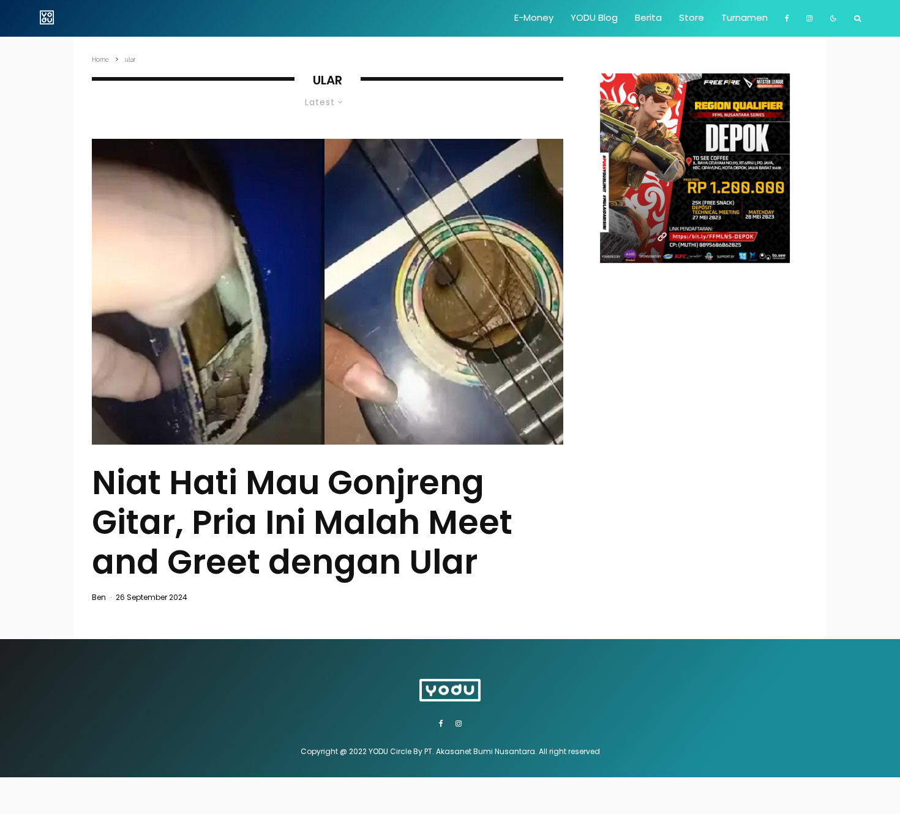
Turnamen (744, 17)
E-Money (533, 17)
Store (691, 17)
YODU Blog (594, 17)
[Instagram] (809, 18)
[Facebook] (787, 18)
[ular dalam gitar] (327, 292)
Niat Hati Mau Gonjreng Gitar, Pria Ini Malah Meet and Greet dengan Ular (302, 522)
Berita (648, 17)
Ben (99, 597)
